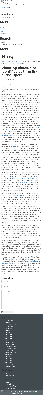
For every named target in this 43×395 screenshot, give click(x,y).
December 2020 (11, 346)
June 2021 (9, 334)
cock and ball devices (16, 195)
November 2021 (11, 324)
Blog (1, 32)
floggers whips (27, 182)
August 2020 (10, 354)
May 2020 (9, 360)
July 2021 (8, 332)
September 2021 (11, 328)
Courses (3, 17)
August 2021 (10, 330)
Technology (9, 373)
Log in (8, 382)
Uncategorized (10, 375)
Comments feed (11, 386)
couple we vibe (6, 263)
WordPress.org (10, 388)
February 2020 (10, 366)
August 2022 (10, 322)
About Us (3, 28)
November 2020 (11, 348)
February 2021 (10, 342)
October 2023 (10, 320)
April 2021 (9, 338)
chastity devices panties (26, 178)
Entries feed (9, 384)
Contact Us (3, 34)
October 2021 (10, 326)
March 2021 (9, 340)
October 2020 (10, 350)
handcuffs (15, 178)
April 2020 (9, 362)
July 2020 (8, 356)
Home (2, 26)
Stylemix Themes (16, 393)
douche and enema (15, 146)
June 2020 (9, 358)
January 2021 (10, 344)
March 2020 (9, 364)
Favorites (10, 17)
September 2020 (11, 352)
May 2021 (9, 336)
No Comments (6, 87)
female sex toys (7, 135)
